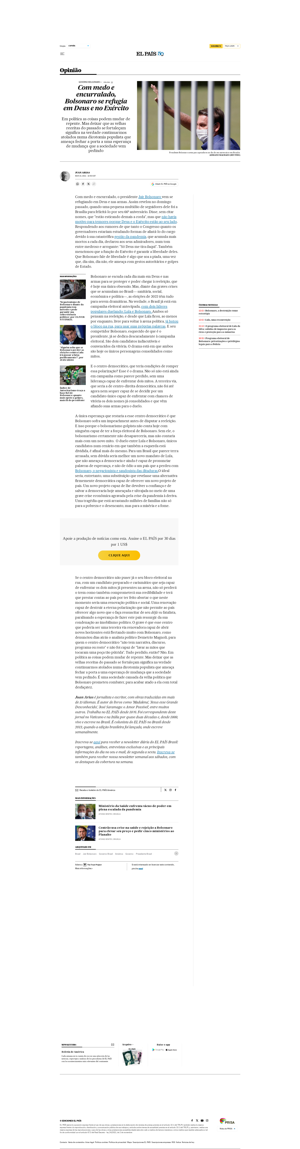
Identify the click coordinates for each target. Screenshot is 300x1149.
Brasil (77, 854)
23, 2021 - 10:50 (85, 176)
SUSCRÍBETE (216, 46)
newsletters (69, 1045)
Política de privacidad (117, 1142)
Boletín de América (73, 1052)
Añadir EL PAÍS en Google (165, 184)
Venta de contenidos (76, 1142)
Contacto (63, 1142)
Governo (129, 854)
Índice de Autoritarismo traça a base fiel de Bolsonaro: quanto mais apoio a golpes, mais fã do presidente (72, 394)
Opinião (70, 70)
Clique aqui (119, 555)
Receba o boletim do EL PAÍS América (97, 790)
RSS (173, 1142)
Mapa (129, 1142)
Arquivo (127, 1045)
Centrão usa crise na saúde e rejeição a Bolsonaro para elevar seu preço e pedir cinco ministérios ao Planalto (136, 831)
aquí (141, 868)
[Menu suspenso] (62, 53)
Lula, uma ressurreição (217, 319)
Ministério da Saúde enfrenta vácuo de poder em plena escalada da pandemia (135, 808)
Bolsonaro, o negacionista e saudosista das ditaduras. (116, 471)
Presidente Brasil (144, 854)
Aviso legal (89, 1142)
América (119, 854)
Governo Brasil (106, 854)
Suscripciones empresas (161, 1142)
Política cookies (101, 1142)
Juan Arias (82, 172)
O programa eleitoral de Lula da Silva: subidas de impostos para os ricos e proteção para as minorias (219, 329)
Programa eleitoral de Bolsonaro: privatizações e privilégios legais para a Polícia (219, 341)
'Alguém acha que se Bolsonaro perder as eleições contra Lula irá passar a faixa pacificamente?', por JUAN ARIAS (72, 354)
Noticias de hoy (188, 1142)
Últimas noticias (208, 305)
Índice (178, 1142)
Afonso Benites (105, 814)
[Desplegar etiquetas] (176, 853)
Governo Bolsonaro (89, 82)
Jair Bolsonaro (150, 197)
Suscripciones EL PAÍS (142, 1142)
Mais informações (83, 868)
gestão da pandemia (130, 236)
